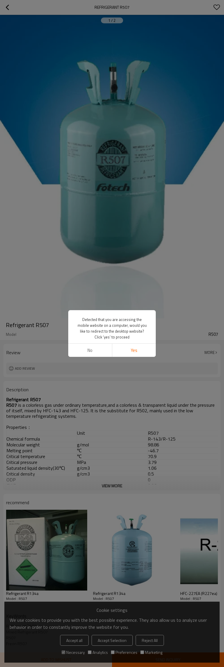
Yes (134, 350)
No (90, 350)
